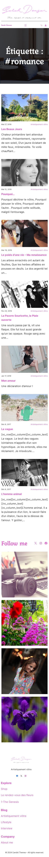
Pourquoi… (8, 194)
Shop (4, 788)
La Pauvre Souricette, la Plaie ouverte (19, 317)
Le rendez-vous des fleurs (17, 795)
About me (7, 842)
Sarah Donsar (6, 25)
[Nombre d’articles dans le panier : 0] (41, 25)
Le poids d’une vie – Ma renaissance (24, 254)
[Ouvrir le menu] (25, 25)
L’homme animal (11, 494)
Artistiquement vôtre (39, 124)
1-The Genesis (10, 801)
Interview (6, 828)
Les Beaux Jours (11, 129)
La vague (7, 429)
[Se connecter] (46, 25)
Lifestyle (6, 822)
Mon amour (8, 380)
